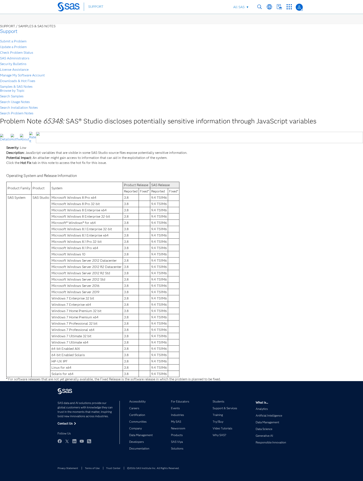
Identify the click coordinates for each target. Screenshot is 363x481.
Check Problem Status (16, 53)
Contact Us (279, 6)
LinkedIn (74, 441)
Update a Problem (13, 47)
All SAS (239, 7)
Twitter (67, 441)
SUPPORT (95, 7)
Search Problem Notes (16, 113)
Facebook (60, 441)
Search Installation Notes (19, 108)
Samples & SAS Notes (16, 87)
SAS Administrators (14, 58)
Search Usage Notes (15, 102)
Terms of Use (92, 468)
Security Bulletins (13, 64)
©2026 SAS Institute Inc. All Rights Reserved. (153, 468)
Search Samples (12, 96)
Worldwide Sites (269, 6)
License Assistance (14, 70)
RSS (89, 441)
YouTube (82, 441)
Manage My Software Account (22, 75)
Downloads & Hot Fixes (17, 81)
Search (259, 6)
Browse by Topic (12, 91)
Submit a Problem (13, 41)
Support (8, 31)
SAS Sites (289, 6)
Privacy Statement (68, 468)
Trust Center (113, 468)
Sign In (299, 7)
